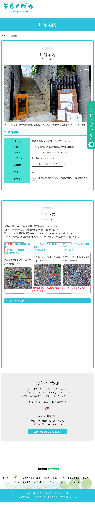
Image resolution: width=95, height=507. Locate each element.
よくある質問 (73, 478)
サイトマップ (77, 482)
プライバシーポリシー (58, 482)
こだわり (16, 478)
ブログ (16, 482)
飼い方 (46, 478)
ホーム (5, 478)
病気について (58, 478)
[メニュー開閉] (89, 9)
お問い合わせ (40, 482)
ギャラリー (88, 478)
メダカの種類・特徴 (31, 478)
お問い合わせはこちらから (47, 431)
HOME (3, 36)
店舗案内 (27, 482)
